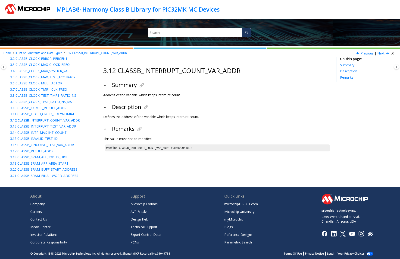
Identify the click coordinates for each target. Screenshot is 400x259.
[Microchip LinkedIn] (334, 233)
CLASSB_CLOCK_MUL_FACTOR (36, 83)
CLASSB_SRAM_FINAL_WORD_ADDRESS (44, 175)
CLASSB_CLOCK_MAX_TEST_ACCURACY (42, 77)
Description (348, 71)
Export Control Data (146, 234)
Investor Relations (43, 234)
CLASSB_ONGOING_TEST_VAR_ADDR (42, 145)
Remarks (346, 77)
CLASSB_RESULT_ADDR (31, 151)
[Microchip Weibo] (370, 234)
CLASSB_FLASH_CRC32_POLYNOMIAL (42, 114)
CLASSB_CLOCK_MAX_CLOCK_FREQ (40, 64)
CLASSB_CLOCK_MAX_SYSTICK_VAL (39, 71)
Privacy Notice (314, 254)
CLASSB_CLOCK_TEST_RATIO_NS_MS (41, 101)
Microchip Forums (144, 204)
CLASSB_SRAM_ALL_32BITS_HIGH (39, 157)
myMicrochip (234, 219)
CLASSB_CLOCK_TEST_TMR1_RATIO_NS (43, 95)
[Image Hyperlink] (352, 234)
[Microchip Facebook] (324, 233)
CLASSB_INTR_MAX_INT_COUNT (38, 132)
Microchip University (239, 211)
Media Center (40, 227)
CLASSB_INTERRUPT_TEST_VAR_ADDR (43, 126)
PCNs (135, 242)
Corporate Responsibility (48, 242)
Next (380, 53)
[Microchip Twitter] (343, 233)
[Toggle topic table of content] (396, 66)
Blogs (228, 227)
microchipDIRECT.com (241, 204)
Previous (367, 53)
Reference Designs (238, 234)
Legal (330, 254)
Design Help (140, 219)
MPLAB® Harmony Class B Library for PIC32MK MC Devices (138, 9)
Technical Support (144, 227)
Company (37, 204)
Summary (347, 65)
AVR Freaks (139, 211)
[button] (8, 64)
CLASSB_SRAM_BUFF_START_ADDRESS (43, 169)
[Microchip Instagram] (361, 233)
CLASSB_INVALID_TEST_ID (34, 138)
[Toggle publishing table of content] (3, 66)
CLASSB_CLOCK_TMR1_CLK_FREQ (38, 89)
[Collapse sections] (393, 53)
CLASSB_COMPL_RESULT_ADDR (38, 108)
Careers (36, 211)
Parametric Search (238, 242)
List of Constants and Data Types (38, 53)
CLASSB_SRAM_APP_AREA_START (39, 163)
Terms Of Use (293, 254)
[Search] (246, 32)
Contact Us (38, 219)
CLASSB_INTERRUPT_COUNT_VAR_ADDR (96, 53)
